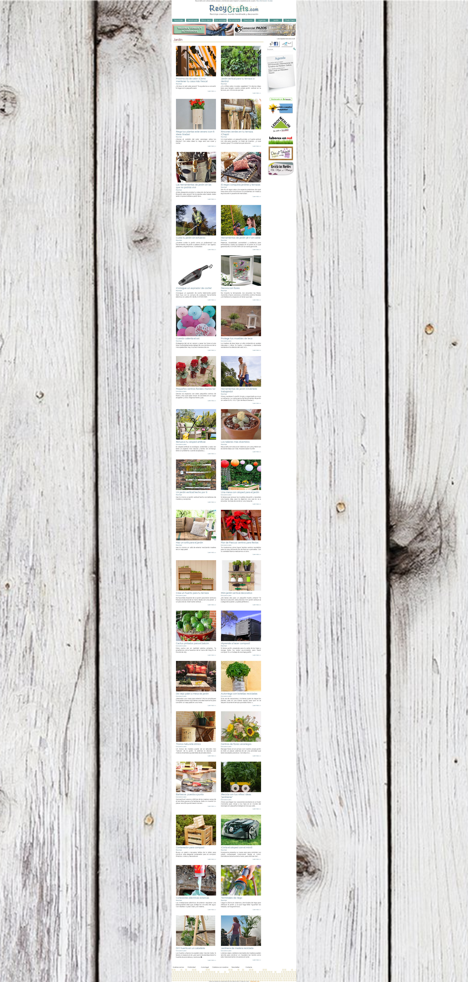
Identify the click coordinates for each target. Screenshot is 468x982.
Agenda (280, 58)
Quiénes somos (178, 967)
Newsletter (235, 967)
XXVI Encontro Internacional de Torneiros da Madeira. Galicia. (280, 64)
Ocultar (270, 1)
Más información (261, 1)
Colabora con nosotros (220, 967)
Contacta (248, 967)
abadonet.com (254, 981)
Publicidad (191, 967)
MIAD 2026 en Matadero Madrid (278, 70)
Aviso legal (205, 967)
